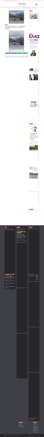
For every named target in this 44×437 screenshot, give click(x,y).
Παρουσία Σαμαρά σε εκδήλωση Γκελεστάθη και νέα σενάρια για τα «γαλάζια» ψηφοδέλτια (38, 85)
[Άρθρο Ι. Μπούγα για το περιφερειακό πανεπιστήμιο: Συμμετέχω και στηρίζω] (33, 111)
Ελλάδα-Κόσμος (10, 274)
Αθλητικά (8, 274)
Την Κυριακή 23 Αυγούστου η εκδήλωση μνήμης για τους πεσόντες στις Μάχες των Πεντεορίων (34, 137)
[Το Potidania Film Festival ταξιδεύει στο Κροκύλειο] (33, 199)
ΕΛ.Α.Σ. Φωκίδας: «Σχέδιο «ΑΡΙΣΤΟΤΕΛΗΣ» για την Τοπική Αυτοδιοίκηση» (34, 42)
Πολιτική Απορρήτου (21, 425)
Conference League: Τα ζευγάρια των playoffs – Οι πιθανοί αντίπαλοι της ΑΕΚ (9, 276)
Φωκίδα (22, 3)
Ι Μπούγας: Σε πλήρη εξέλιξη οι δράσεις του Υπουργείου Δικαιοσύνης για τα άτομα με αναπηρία (10, 57)
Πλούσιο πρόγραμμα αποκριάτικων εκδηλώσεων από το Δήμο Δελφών (37, 276)
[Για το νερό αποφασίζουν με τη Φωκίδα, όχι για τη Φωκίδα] (33, 59)
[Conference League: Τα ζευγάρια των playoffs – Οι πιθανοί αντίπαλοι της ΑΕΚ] (10, 251)
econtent (34, 44)
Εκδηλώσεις (34, 133)
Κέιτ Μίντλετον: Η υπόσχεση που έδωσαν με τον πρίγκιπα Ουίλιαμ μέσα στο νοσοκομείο (9, 283)
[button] (12, 8)
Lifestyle (5, 274)
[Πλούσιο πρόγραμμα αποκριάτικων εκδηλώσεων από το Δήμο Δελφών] (32, 277)
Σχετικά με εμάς (20, 424)
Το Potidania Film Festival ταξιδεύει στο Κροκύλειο (38, 196)
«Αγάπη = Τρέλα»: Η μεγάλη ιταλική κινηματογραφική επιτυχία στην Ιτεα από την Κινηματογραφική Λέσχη (36, 169)
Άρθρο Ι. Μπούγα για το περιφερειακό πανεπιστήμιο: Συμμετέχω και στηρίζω (38, 109)
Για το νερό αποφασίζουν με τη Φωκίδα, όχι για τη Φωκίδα (38, 56)
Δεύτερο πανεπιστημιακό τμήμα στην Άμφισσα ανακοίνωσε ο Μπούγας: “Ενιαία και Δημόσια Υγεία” (22, 57)
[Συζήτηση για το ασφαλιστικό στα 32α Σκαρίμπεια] (33, 182)
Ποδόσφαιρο (14, 274)
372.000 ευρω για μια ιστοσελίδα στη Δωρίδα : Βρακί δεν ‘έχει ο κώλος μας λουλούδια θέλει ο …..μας (21, 236)
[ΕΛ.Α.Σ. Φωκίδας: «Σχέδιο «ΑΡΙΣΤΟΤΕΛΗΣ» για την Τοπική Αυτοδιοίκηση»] (34, 37)
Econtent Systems (13, 435)
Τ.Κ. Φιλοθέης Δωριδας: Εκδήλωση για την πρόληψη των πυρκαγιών (38, 153)
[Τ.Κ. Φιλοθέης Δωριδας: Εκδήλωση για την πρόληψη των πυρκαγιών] (33, 155)
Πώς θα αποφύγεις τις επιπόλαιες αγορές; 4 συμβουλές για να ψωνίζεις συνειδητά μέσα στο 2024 (9, 287)
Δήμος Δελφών (31, 133)
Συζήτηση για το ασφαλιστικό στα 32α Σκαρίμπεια (38, 179)
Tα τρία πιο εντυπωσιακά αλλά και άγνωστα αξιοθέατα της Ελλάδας (33, 418)
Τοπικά (36, 133)
